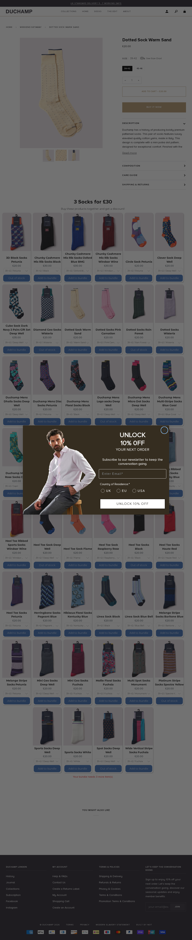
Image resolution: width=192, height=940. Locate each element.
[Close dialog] (164, 430)
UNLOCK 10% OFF (132, 504)
